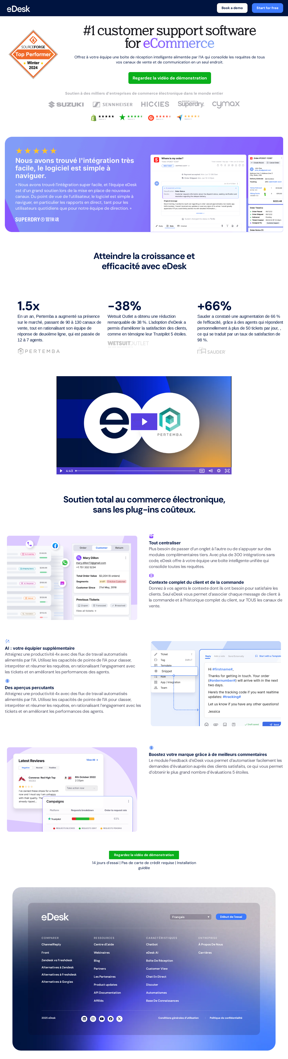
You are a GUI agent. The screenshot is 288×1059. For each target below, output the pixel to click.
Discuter (152, 985)
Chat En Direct (156, 976)
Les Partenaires (105, 976)
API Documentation (107, 993)
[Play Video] (61, 470)
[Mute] (210, 470)
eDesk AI (152, 952)
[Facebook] (111, 1019)
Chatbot (152, 944)
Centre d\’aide (104, 944)
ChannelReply (51, 944)
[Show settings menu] (219, 470)
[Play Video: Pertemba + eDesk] (144, 421)
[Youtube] (102, 1019)
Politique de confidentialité (226, 1018)
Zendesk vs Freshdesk (57, 960)
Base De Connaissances (162, 1001)
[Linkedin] (84, 1019)
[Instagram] (93, 1019)
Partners (100, 968)
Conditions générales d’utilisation (178, 1018)
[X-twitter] (119, 1019)
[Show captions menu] (202, 470)
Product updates (105, 985)
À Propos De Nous (210, 944)
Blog (97, 960)
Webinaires (102, 952)
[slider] (136, 470)
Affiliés (99, 1001)
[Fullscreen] (227, 470)
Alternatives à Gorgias (57, 982)
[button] (191, 917)
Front (45, 952)
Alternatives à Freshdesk (59, 974)
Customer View (157, 968)
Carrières (205, 952)
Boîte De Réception (159, 960)
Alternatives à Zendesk (58, 967)
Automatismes (156, 993)
